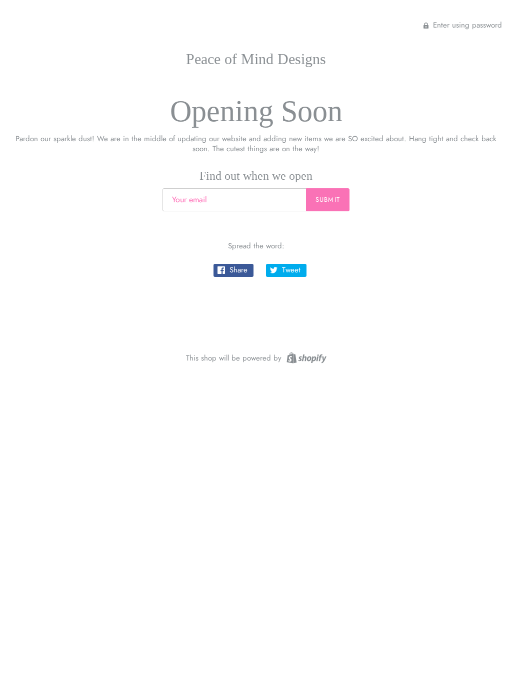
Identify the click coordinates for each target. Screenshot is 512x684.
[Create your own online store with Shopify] (305, 357)
